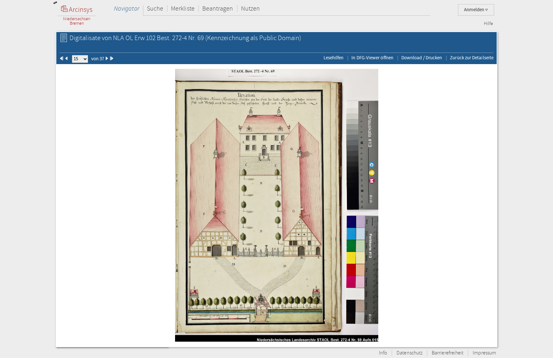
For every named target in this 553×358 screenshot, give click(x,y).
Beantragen (217, 8)
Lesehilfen (334, 57)
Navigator (126, 8)
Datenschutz (409, 353)
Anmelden (474, 10)
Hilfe (488, 24)
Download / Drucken (421, 57)
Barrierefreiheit (447, 353)
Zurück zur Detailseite (471, 57)
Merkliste (183, 8)
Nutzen (250, 8)
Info (383, 353)
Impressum (484, 353)
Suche (155, 8)
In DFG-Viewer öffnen (372, 57)
